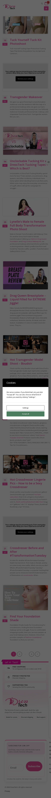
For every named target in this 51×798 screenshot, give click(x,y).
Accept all (25, 414)
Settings (26, 408)
